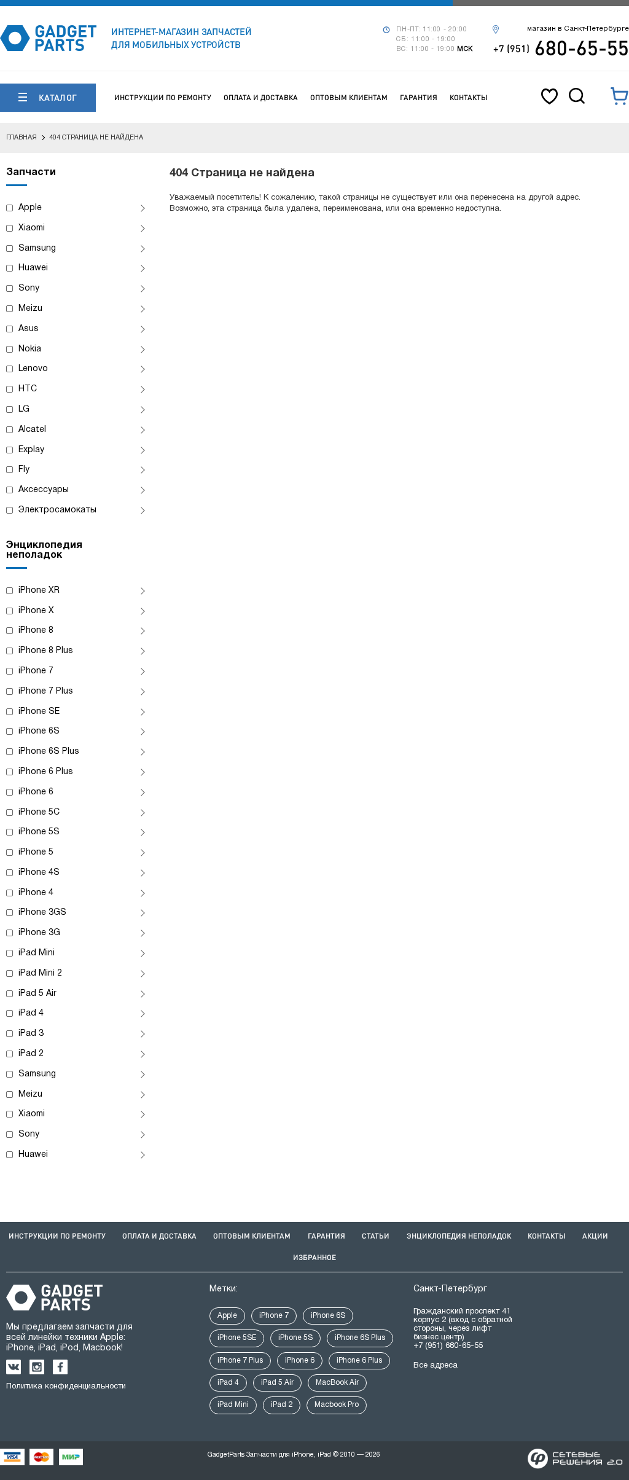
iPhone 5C (39, 812)
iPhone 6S (39, 731)
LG (23, 409)
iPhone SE (39, 712)
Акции (595, 1235)
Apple (30, 208)
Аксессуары (43, 490)
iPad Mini (36, 953)
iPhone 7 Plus (45, 691)
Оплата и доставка (261, 97)
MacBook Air (337, 1382)
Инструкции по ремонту (162, 97)
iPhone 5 (35, 852)
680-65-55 (561, 47)
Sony (28, 288)
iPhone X (36, 611)
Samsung (37, 249)
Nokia (29, 349)
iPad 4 (31, 1013)
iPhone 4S (39, 873)
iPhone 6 (35, 792)
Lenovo (33, 369)
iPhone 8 (35, 631)
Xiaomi (31, 228)
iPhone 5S (39, 832)
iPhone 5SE (236, 1337)
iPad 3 (31, 1034)
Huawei (33, 268)
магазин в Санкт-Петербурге (578, 29)
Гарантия (418, 97)
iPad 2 (31, 1054)
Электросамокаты (57, 510)
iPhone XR (39, 591)
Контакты (469, 97)
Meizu (30, 309)
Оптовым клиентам (349, 97)
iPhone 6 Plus (45, 772)
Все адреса (435, 1365)
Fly (23, 470)
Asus (28, 329)
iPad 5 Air (37, 994)
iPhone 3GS (42, 913)
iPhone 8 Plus (45, 651)
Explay (31, 450)
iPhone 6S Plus (48, 752)
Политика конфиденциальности (66, 1386)
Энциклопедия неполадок (459, 1235)
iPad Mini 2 (40, 973)
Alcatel (32, 430)
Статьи (375, 1235)
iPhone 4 (35, 893)
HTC (27, 389)
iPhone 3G (39, 933)
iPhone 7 (35, 671)
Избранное (314, 1257)
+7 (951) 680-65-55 (448, 1346)
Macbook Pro (336, 1404)
